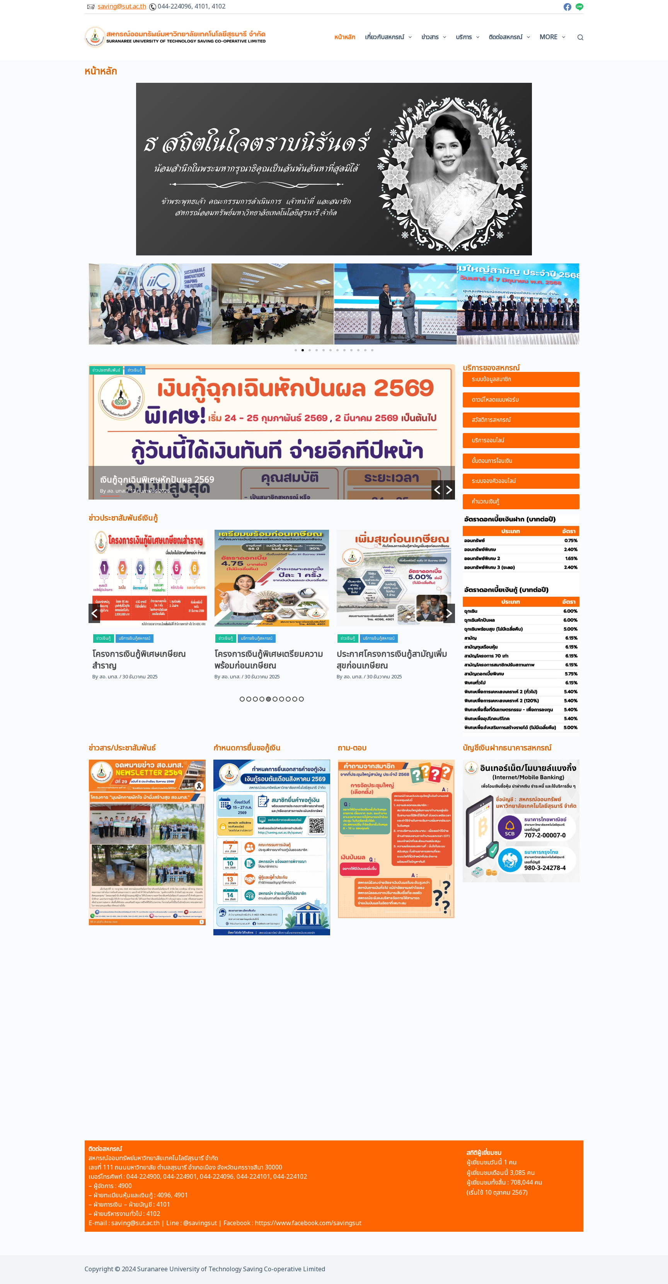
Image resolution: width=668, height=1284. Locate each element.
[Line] (579, 7)
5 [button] (268, 699)
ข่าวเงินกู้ (103, 638)
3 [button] (255, 699)
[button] (296, 350)
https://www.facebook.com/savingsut (308, 1223)
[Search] (580, 37)
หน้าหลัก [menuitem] (344, 37)
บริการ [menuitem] (464, 37)
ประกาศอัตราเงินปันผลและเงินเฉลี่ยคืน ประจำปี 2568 (191, 480)
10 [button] (301, 699)
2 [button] (248, 699)
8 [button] (288, 699)
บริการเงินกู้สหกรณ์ (134, 638)
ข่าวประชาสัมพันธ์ (106, 370)
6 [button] (275, 699)
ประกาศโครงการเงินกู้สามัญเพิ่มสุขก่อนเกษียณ (270, 660)
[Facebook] (567, 7)
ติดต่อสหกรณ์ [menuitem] (506, 37)
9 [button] (294, 699)
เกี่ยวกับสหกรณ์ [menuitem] (384, 37)
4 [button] (261, 699)
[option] (272, 432)
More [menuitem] (548, 37)
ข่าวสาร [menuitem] (430, 37)
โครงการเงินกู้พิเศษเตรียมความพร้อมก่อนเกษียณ (146, 660)
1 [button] (242, 699)
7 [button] (281, 699)
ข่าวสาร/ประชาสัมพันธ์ (122, 748)
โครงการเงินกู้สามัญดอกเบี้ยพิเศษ (386, 660)
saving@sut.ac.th (122, 6)
